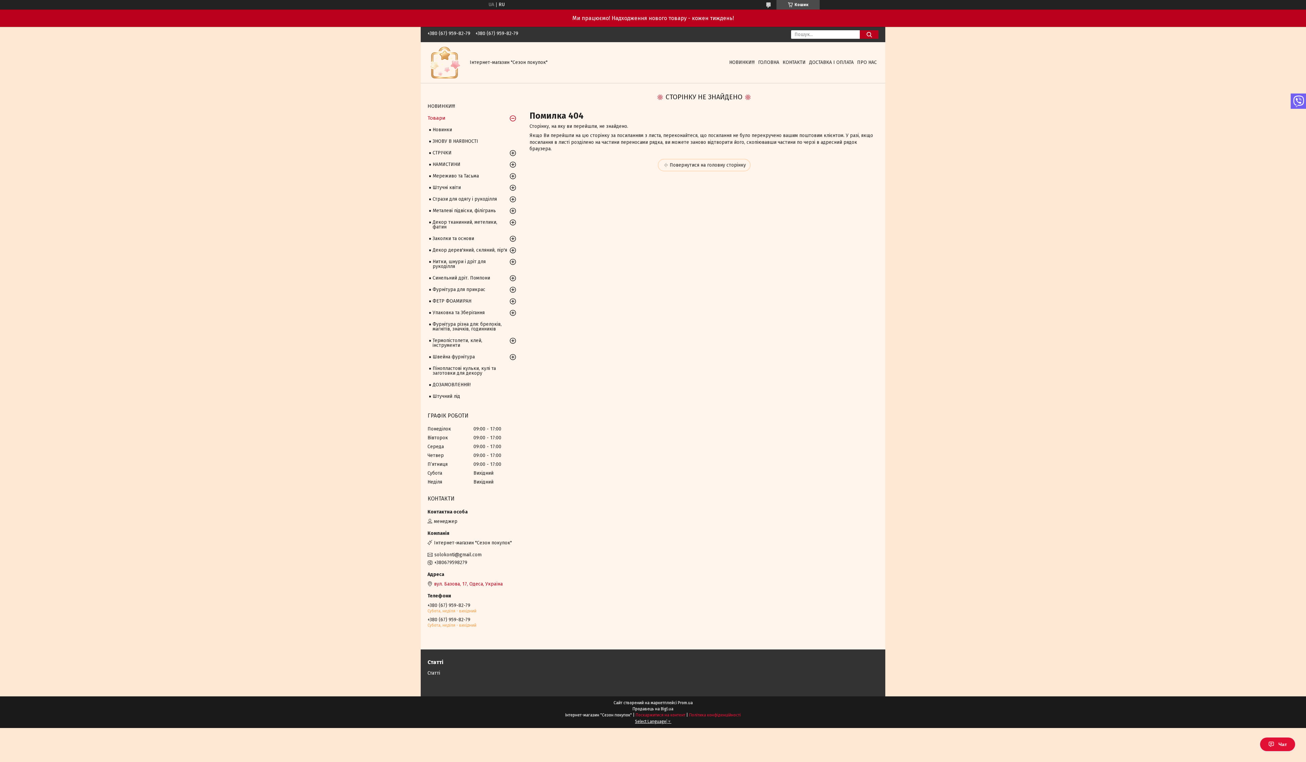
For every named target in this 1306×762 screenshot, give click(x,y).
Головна (768, 62)
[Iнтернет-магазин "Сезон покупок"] (445, 62)
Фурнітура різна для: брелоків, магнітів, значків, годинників (467, 326)
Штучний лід (446, 396)
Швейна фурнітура (454, 357)
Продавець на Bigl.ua (653, 709)
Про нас (867, 62)
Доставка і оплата (831, 62)
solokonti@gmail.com (458, 555)
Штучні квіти (447, 187)
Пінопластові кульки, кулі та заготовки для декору (464, 371)
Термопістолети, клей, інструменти (457, 343)
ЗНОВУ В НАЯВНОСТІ (455, 141)
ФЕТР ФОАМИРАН (452, 301)
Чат (1282, 744)
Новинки (442, 130)
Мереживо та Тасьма (456, 176)
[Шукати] (869, 34)
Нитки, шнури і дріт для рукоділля (459, 264)
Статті (434, 673)
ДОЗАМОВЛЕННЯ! (452, 385)
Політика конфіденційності (715, 715)
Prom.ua (685, 702)
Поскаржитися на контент (660, 715)
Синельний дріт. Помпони (461, 278)
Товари (437, 118)
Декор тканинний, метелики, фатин (465, 224)
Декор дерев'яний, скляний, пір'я (470, 250)
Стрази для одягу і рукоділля (465, 199)
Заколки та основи (453, 238)
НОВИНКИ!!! (742, 62)
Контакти (794, 62)
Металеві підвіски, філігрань (464, 211)
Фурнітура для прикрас (459, 289)
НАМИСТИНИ (447, 164)
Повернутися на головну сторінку (708, 165)
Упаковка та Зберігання (459, 313)
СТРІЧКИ (442, 153)
